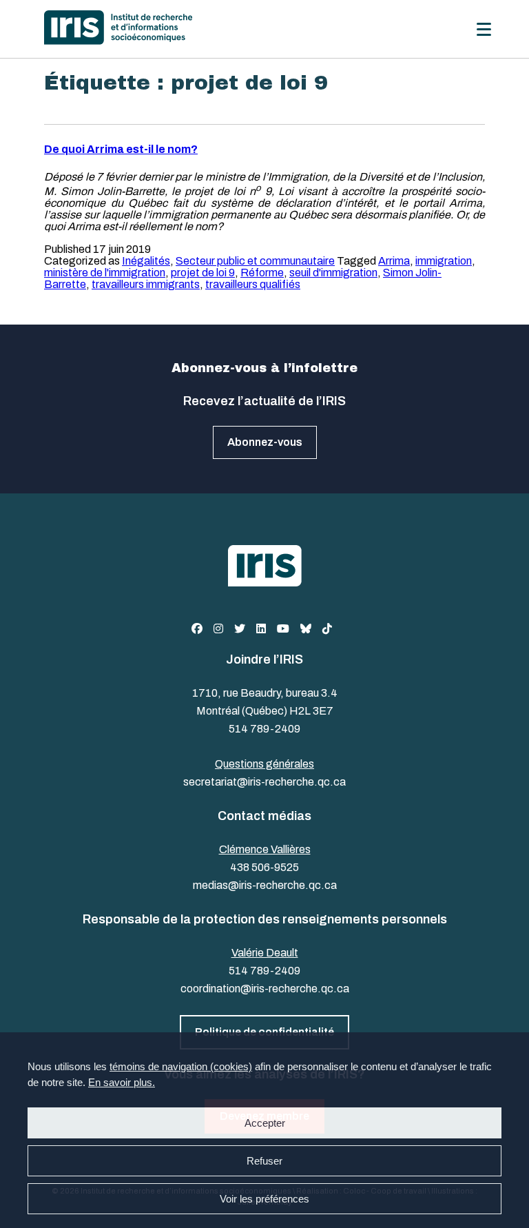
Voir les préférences (264, 1199)
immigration (443, 261)
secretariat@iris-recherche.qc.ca (264, 782)
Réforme (262, 272)
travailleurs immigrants (146, 284)
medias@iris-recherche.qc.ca (265, 885)
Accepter (265, 1123)
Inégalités (146, 261)
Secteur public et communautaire (255, 261)
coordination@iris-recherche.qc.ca (264, 988)
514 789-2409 (264, 729)
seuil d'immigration (333, 272)
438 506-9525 (264, 867)
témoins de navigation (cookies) (181, 1066)
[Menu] (484, 29)
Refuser (264, 1161)
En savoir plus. (121, 1082)
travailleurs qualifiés (252, 284)
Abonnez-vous (264, 442)
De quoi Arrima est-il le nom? (121, 149)
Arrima (394, 261)
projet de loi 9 (203, 272)
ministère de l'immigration (104, 272)
